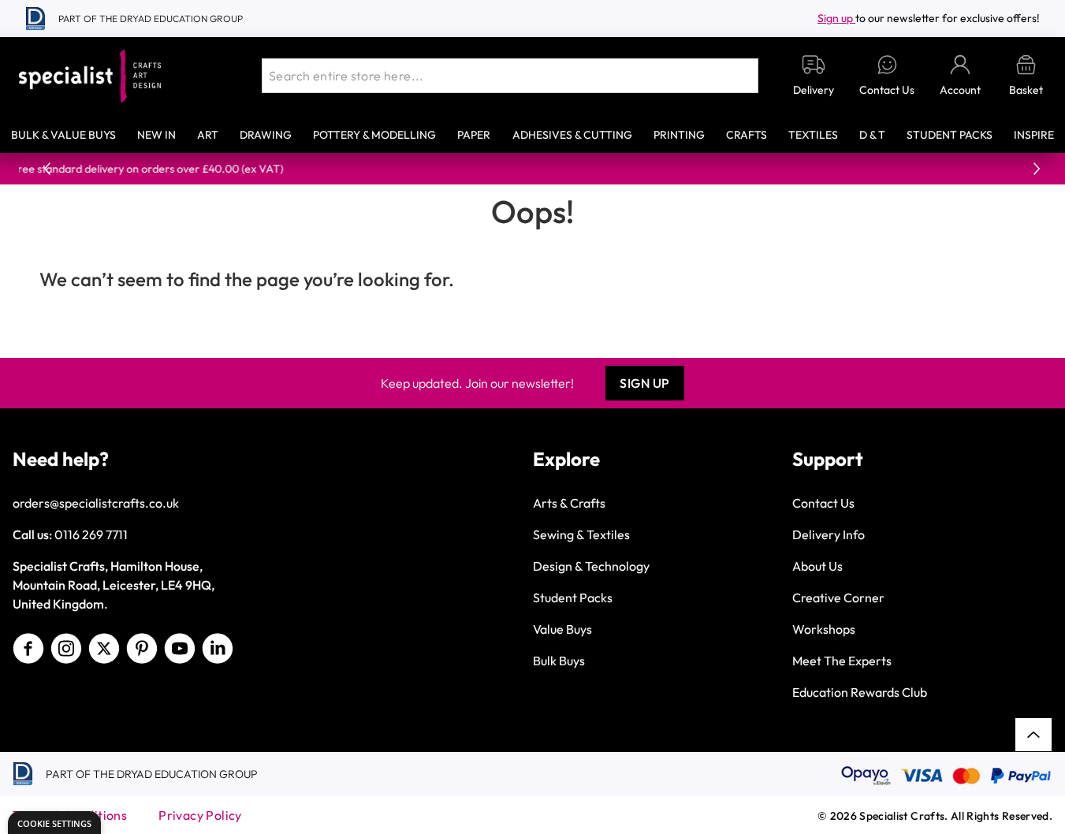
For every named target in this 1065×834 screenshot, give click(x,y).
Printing (679, 135)
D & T (872, 135)
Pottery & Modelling (374, 135)
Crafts (746, 135)
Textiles (813, 135)
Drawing (266, 135)
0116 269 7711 (91, 534)
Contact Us (823, 503)
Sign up (836, 18)
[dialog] (54, 822)
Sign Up (645, 383)
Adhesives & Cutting (572, 135)
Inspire (1034, 135)
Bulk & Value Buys (63, 135)
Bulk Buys (559, 660)
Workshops (823, 629)
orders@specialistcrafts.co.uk (96, 503)
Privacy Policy (200, 815)
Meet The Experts (842, 660)
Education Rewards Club (859, 692)
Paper (473, 135)
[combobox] (510, 75)
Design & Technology (591, 566)
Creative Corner (838, 597)
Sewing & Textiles (581, 534)
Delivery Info (828, 534)
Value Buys (562, 629)
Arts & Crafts (569, 503)
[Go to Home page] (90, 76)
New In (156, 135)
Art (207, 135)
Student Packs (949, 135)
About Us (817, 566)
